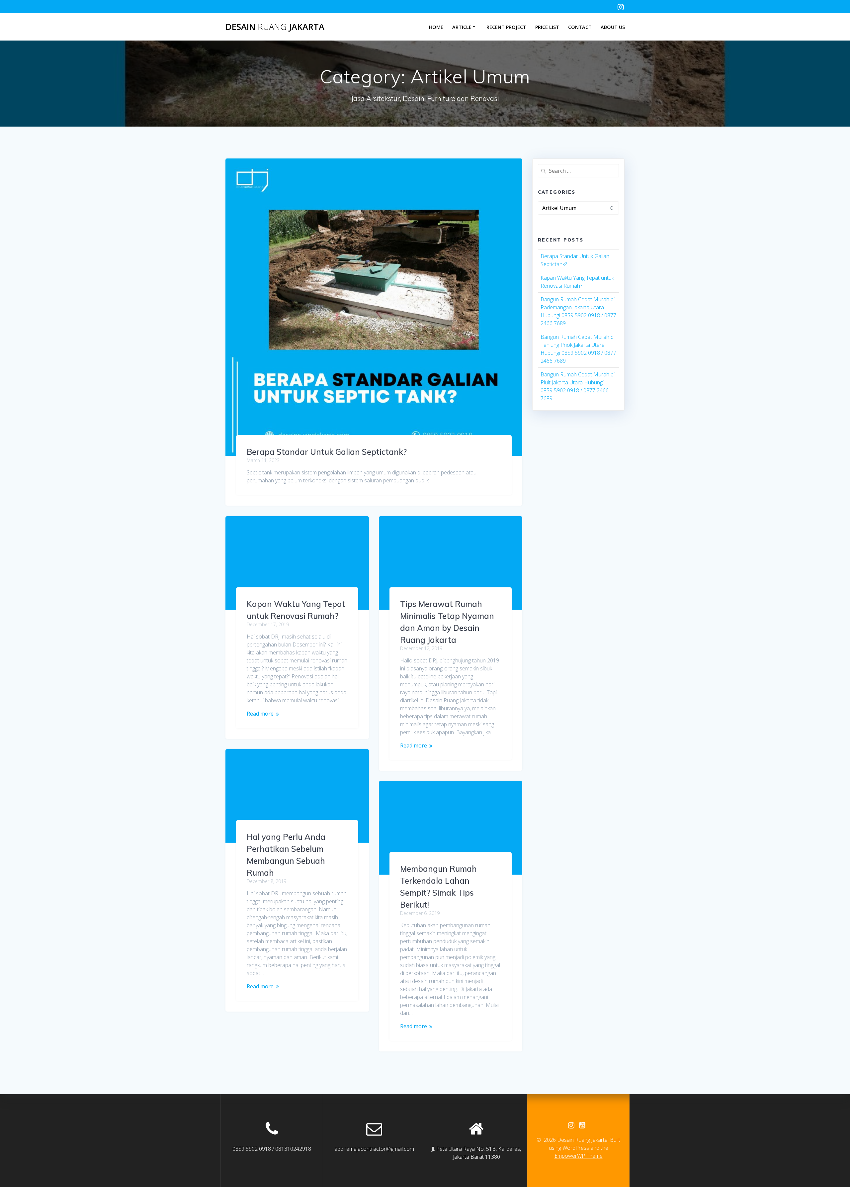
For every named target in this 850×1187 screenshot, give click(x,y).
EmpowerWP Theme (578, 1155)
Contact (580, 27)
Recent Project (506, 27)
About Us (613, 27)
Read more (260, 713)
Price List (547, 27)
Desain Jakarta (274, 27)
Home (436, 27)
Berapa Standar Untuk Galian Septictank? (327, 452)
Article (461, 27)
